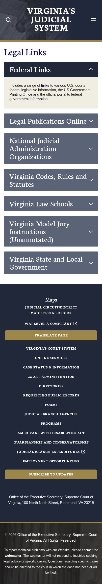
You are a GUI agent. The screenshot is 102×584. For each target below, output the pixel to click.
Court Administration (51, 376)
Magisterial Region (51, 312)
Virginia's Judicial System (51, 18)
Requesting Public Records (51, 395)
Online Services (51, 357)
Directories (51, 386)
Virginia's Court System (51, 348)
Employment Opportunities (51, 461)
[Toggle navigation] (93, 20)
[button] (51, 69)
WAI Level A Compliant (48, 323)
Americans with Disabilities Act (51, 432)
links (45, 85)
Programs (51, 423)
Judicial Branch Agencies (51, 414)
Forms (51, 404)
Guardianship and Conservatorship (51, 442)
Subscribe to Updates (51, 474)
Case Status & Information (51, 367)
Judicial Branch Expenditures (48, 451)
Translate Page (51, 335)
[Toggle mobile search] (8, 20)
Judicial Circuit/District (51, 307)
